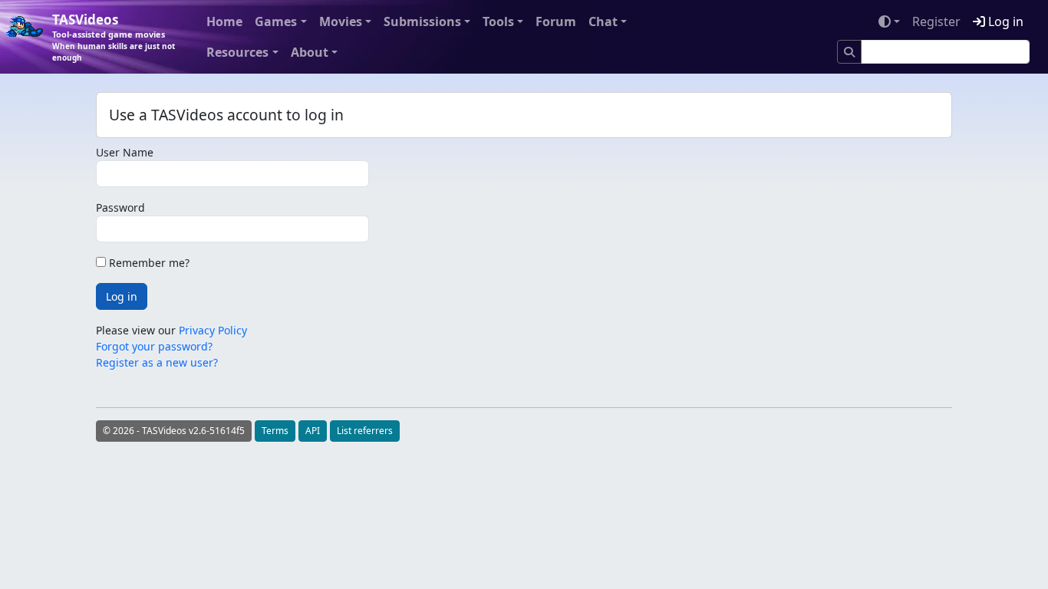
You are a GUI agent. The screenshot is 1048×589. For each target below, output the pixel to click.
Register (936, 21)
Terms (275, 430)
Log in (1004, 21)
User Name (124, 152)
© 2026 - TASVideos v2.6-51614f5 (174, 430)
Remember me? (147, 262)
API (312, 430)
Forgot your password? (154, 346)
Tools (498, 21)
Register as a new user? (157, 362)
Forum (556, 21)
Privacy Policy (213, 330)
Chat (603, 21)
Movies (340, 21)
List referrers (365, 430)
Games (276, 21)
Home (224, 21)
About (309, 52)
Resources (237, 52)
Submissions (422, 21)
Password (120, 207)
